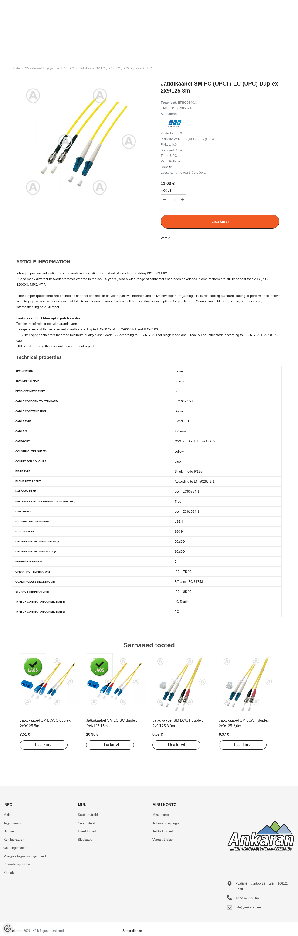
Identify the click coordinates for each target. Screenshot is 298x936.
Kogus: (166, 190)
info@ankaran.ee (248, 907)
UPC (71, 68)
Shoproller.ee (132, 931)
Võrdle (165, 238)
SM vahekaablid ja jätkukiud (43, 68)
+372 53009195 (247, 898)
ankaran (16, 931)
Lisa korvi (43, 745)
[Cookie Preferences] (7, 928)
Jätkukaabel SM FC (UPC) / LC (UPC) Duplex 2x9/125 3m (117, 68)
